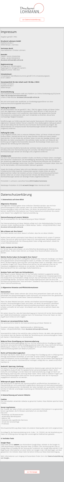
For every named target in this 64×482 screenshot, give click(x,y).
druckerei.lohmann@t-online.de (12, 60)
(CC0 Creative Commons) (38, 181)
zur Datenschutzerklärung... (32, 20)
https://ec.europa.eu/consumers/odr (14, 95)
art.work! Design (28, 185)
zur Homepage (32, 472)
